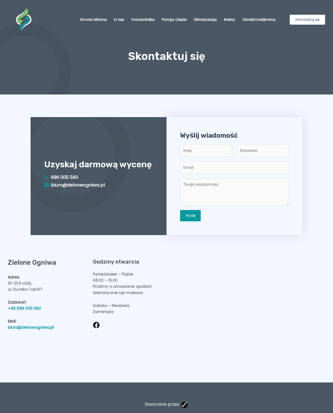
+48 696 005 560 (24, 308)
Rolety (229, 19)
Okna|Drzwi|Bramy (259, 19)
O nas (119, 19)
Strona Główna (93, 19)
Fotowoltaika (142, 19)
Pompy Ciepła (174, 19)
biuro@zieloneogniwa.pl (31, 327)
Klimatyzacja (205, 19)
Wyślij (190, 215)
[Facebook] (96, 325)
